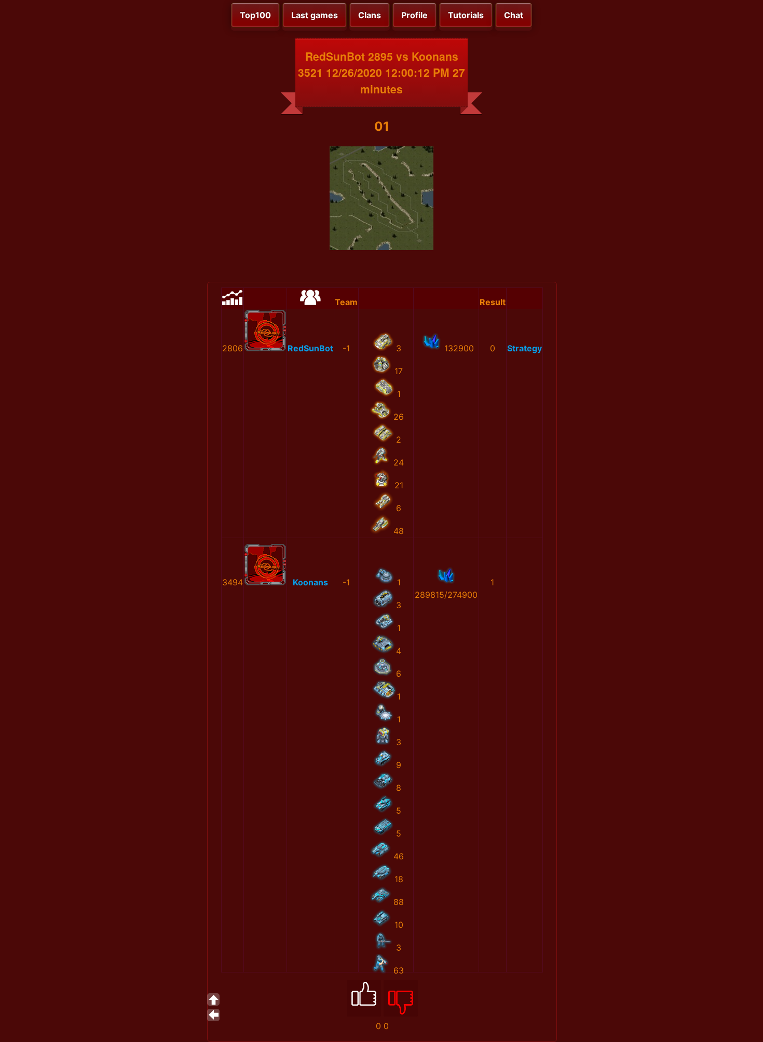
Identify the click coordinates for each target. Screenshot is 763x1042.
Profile (414, 15)
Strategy (524, 348)
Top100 (255, 15)
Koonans (310, 582)
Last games (314, 15)
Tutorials (466, 15)
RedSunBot (310, 348)
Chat (513, 15)
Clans (369, 15)
